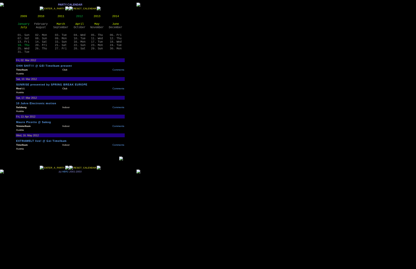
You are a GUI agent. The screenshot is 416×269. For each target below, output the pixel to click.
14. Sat (41, 42)
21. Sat (61, 45)
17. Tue (97, 42)
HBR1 (65, 171)
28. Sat (79, 48)
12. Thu (116, 38)
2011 (61, 16)
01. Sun (23, 35)
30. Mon (116, 48)
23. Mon (97, 45)
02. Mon (41, 35)
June (115, 24)
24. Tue (116, 45)
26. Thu (41, 48)
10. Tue (79, 38)
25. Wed (23, 48)
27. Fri (61, 48)
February (41, 24)
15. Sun (61, 42)
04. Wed (79, 35)
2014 (115, 16)
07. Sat (23, 38)
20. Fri (41, 45)
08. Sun (41, 38)
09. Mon (61, 38)
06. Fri (116, 35)
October (79, 27)
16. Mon (79, 42)
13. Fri (23, 42)
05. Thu (97, 35)
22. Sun (79, 45)
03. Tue (61, 35)
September (60, 27)
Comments (118, 69)
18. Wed (116, 42)
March (61, 24)
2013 (97, 16)
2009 (23, 16)
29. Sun (97, 48)
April (79, 24)
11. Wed (97, 38)
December (115, 27)
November (97, 27)
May (96, 24)
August (41, 27)
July (23, 27)
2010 (41, 16)
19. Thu (23, 45)
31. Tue (23, 52)
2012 (79, 16)
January (23, 24)
